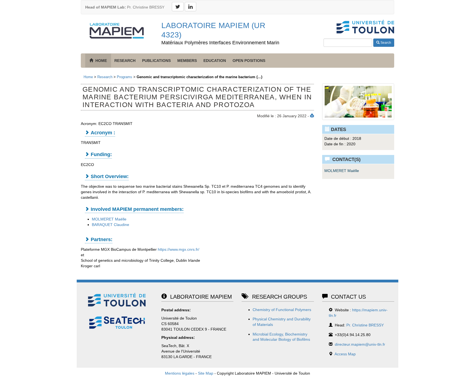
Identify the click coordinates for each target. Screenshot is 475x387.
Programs (124, 77)
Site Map (205, 373)
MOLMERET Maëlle (109, 219)
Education (214, 60)
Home (88, 77)
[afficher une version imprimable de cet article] (312, 116)
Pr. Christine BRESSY (124, 7)
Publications (156, 60)
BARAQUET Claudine (110, 224)
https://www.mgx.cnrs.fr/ (178, 249)
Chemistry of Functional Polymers (282, 309)
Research (125, 60)
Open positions (249, 60)
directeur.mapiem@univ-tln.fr (360, 344)
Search (385, 43)
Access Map (345, 354)
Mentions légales (179, 373)
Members (187, 60)
